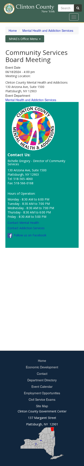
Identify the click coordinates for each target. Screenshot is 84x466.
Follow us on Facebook (29, 235)
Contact (42, 373)
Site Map (42, 406)
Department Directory (42, 380)
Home (13, 30)
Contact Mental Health (23, 223)
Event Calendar (42, 386)
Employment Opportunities (42, 393)
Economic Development (42, 367)
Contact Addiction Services (26, 228)
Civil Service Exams (42, 399)
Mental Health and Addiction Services (47, 30)
